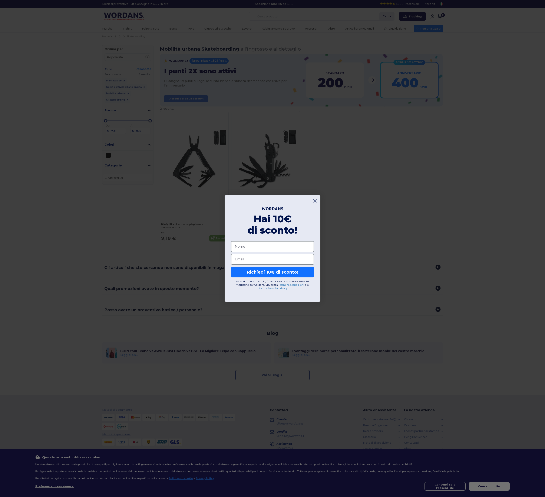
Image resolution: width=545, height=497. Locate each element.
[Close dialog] (315, 200)
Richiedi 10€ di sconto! (272, 272)
